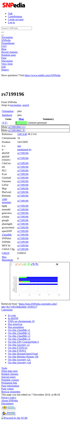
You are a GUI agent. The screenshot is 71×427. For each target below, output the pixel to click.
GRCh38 (22, 134)
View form (7, 63)
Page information (10, 385)
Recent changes (9, 52)
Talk (10, 13)
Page (3, 58)
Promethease (8, 43)
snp (19, 146)
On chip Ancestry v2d (19, 362)
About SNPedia (9, 400)
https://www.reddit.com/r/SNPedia (42, 75)
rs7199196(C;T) (16, 130)
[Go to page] (2, 32)
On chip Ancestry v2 (19, 344)
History (5, 69)
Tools (4, 368)
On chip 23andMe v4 (19, 339)
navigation (15, 105)
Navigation (7, 37)
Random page (8, 55)
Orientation (8, 111)
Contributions (15, 16)
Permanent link (9, 382)
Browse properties (10, 391)
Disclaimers (7, 403)
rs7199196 (22, 153)
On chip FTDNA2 (17, 347)
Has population (16, 327)
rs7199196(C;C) (16, 127)
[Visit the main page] (14, 8)
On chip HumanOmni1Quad (23, 353)
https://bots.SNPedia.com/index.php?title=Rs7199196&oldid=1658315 (29, 305)
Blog (3, 49)
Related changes (9, 374)
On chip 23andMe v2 (19, 333)
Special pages (8, 377)
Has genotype (15, 324)
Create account (15, 19)
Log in (11, 22)
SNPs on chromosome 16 (21, 321)
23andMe (7, 234)
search (25, 105)
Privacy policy (8, 397)
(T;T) (4, 122)
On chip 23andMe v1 (19, 330)
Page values (7, 388)
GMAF (6, 253)
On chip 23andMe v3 (19, 336)
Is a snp (12, 315)
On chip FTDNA (17, 350)
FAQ (4, 46)
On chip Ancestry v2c (19, 359)
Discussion (7, 60)
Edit (3, 66)
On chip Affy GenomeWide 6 (23, 341)
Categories (6, 309)
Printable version (10, 379)
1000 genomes (6, 201)
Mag (21, 119)
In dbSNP (13, 318)
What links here (9, 371)
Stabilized (7, 115)
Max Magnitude (7, 258)
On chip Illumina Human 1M (23, 356)
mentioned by (24, 149)
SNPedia (6, 40)
